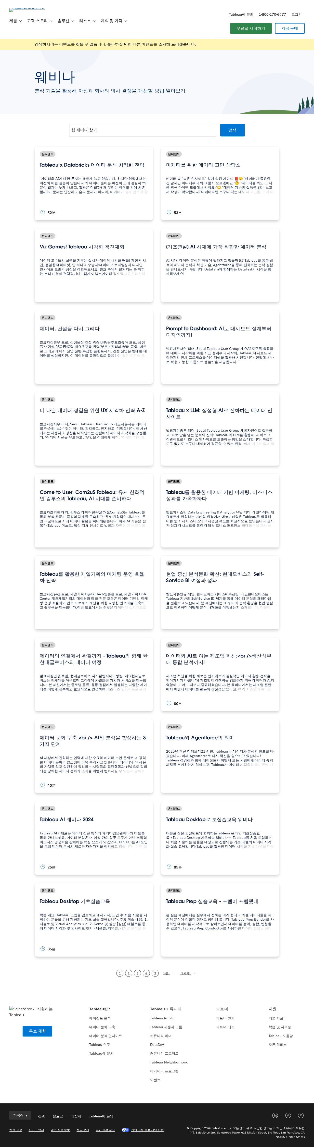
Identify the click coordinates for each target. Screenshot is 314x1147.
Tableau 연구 (99, 1044)
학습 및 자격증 (280, 1027)
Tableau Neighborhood (169, 1062)
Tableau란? (99, 1009)
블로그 (58, 1116)
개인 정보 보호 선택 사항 (147, 1130)
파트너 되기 (225, 1027)
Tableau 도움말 (281, 1036)
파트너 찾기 (225, 1018)
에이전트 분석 (100, 1018)
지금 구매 (289, 28)
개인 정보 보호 (60, 1130)
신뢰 (41, 1116)
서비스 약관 (36, 1130)
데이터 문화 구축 (102, 1027)
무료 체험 (37, 1031)
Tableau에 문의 (241, 14)
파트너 (222, 1009)
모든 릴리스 (278, 1044)
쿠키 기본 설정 (105, 1130)
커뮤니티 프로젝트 (164, 1053)
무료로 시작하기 (250, 28)
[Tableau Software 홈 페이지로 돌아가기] (27, 8)
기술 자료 (276, 1018)
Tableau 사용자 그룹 (166, 1027)
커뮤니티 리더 (161, 1036)
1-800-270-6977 (272, 14)
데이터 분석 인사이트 (105, 1036)
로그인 (296, 14)
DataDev (157, 1044)
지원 (272, 1009)
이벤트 (155, 1080)
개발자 (76, 1116)
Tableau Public (162, 1018)
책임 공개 (83, 1130)
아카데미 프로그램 (164, 1071)
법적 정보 (15, 1130)
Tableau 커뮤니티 (166, 1009)
